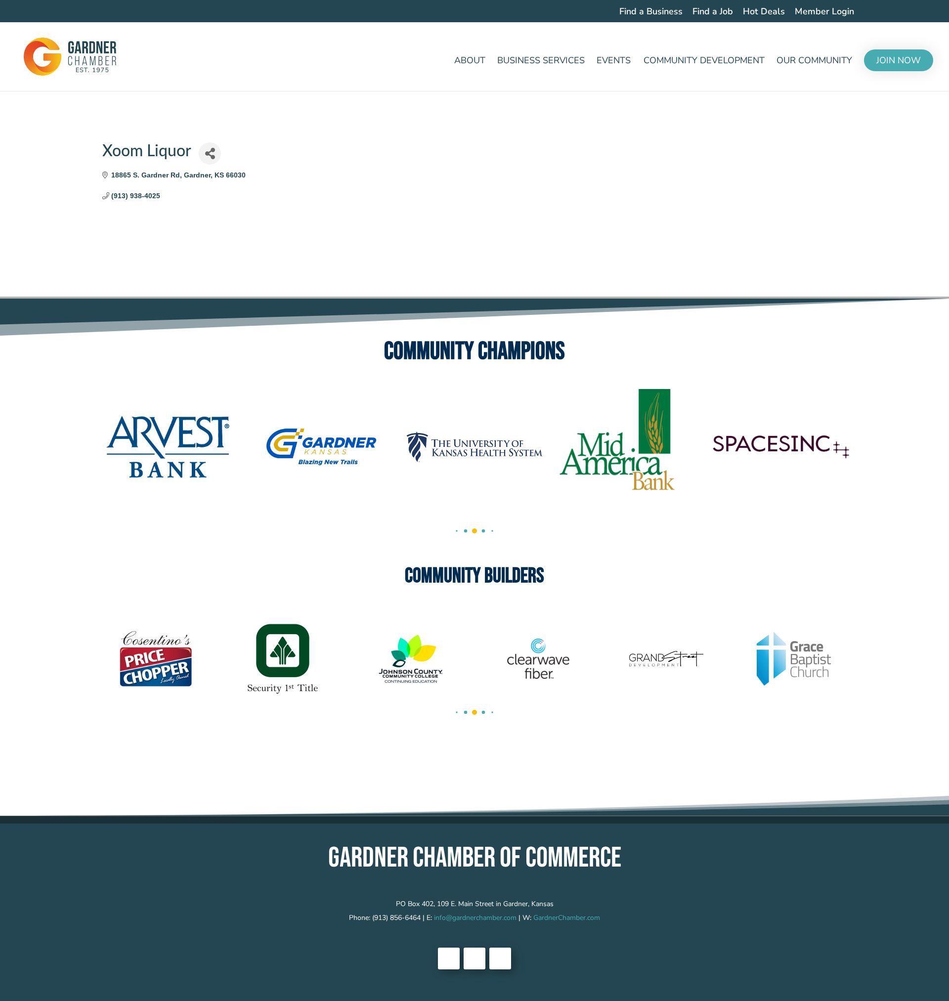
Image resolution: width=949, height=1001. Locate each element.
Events (614, 61)
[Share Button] (210, 153)
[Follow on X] (474, 958)
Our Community (814, 61)
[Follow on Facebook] (449, 958)
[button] (456, 531)
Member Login (824, 12)
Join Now (898, 60)
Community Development (704, 61)
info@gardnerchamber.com (475, 917)
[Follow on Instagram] (500, 958)
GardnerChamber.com (566, 917)
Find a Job (712, 12)
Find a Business (651, 12)
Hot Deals (764, 12)
